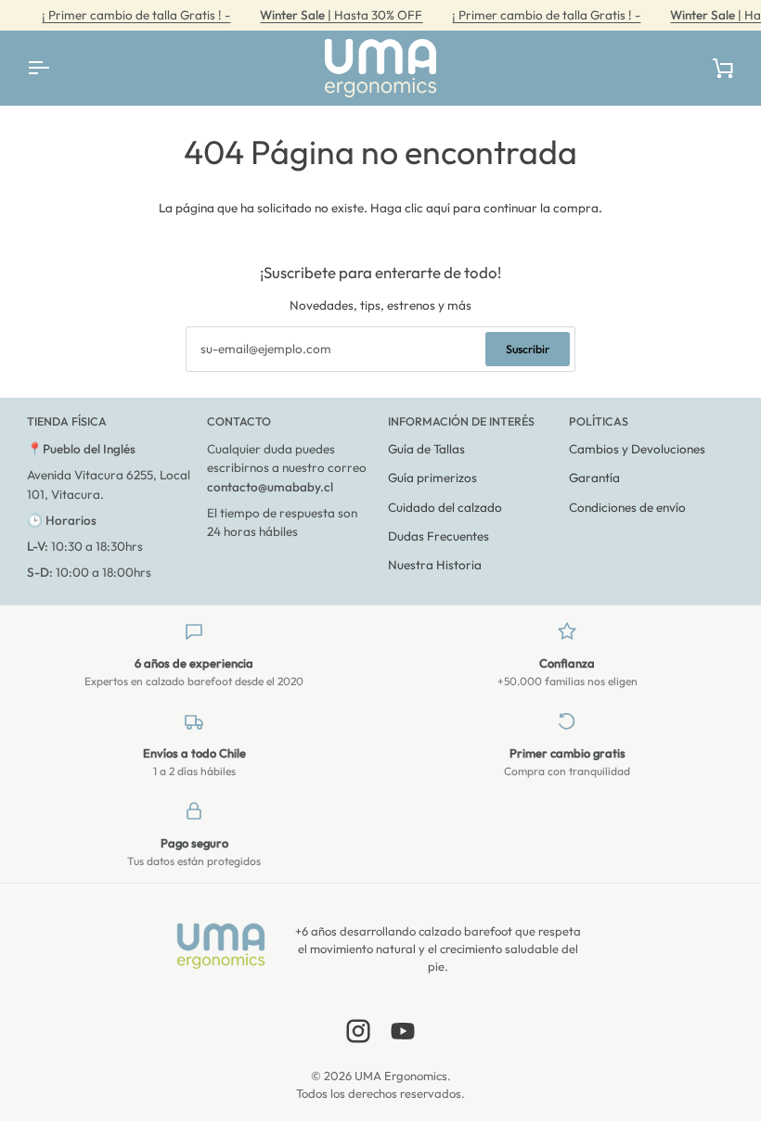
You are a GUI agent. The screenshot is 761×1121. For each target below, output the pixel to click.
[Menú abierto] (55, 68)
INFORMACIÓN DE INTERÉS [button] (461, 421)
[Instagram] (358, 1031)
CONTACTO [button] (239, 421)
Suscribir (527, 348)
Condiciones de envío (627, 507)
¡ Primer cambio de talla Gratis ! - (136, 14)
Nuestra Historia (435, 564)
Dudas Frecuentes (438, 536)
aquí (438, 207)
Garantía (594, 477)
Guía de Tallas (426, 448)
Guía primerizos (432, 477)
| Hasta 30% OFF (341, 14)
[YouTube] (403, 1031)
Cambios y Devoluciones (637, 448)
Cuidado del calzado (445, 507)
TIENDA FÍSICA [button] (67, 421)
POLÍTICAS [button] (598, 421)
